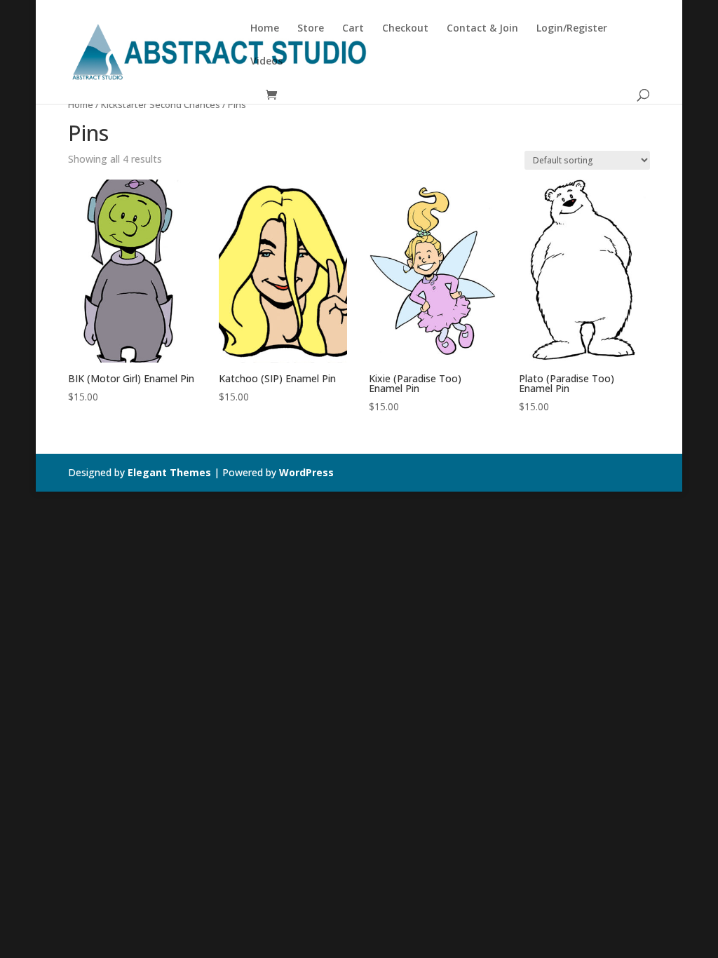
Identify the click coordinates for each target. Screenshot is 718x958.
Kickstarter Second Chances (160, 104)
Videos (266, 61)
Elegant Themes (169, 472)
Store (310, 28)
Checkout (405, 28)
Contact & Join (482, 28)
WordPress (306, 472)
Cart (353, 28)
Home (264, 28)
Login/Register (571, 28)
